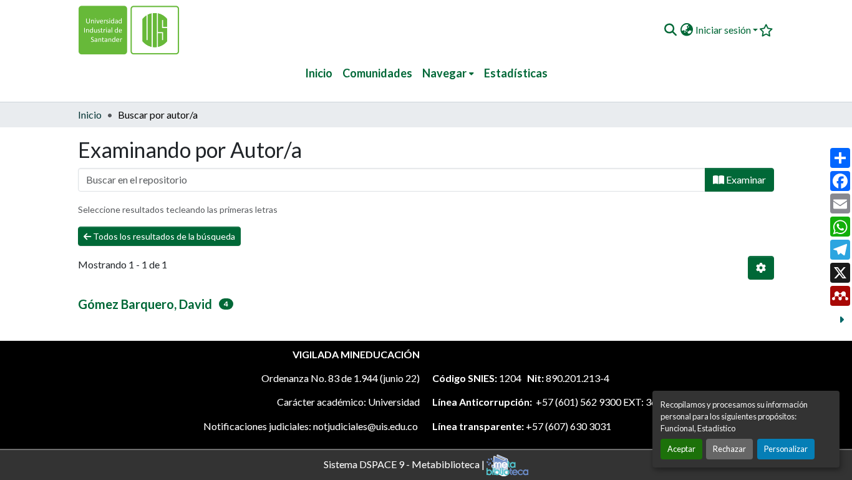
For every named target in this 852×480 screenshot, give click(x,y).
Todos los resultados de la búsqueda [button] (163, 236)
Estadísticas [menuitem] (516, 73)
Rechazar (729, 449)
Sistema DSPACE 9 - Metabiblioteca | (405, 463)
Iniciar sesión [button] (724, 30)
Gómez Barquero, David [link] (145, 303)
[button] (670, 29)
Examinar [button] (745, 179)
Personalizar (786, 449)
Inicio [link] (90, 114)
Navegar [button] (444, 73)
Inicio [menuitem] (318, 73)
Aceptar (681, 449)
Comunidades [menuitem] (377, 73)
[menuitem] (448, 73)
